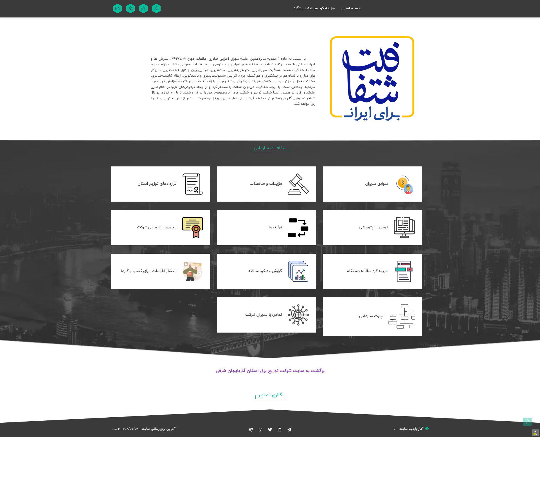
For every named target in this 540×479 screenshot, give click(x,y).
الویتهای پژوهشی (373, 227)
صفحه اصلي (351, 8)
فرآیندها (275, 227)
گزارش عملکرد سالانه (265, 271)
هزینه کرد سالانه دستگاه (314, 8)
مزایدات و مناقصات (266, 183)
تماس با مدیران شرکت (263, 314)
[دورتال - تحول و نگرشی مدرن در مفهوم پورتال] (535, 432)
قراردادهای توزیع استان (157, 183)
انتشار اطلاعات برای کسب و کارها (148, 271)
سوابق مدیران (376, 183)
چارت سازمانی (371, 316)
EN (117, 8)
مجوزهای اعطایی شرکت (156, 227)
